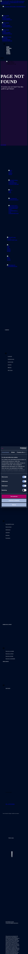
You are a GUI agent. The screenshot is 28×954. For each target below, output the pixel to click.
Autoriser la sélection (14, 500)
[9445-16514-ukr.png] (8, 260)
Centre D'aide (10, 362)
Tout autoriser (14, 496)
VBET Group (10, 370)
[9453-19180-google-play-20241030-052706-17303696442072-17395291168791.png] (7, 708)
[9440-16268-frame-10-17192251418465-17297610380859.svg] (7, 19)
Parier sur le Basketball (10, 658)
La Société (10, 356)
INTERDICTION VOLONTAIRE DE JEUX (12, 922)
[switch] (24, 481)
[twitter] (11, 853)
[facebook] (11, 852)
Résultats (7, 535)
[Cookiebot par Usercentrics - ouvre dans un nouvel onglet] (20, 448)
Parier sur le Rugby (9, 656)
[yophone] (11, 856)
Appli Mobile (8, 688)
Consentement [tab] (5, 452)
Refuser (14, 504)
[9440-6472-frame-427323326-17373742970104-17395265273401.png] (7, 40)
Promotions (8, 538)
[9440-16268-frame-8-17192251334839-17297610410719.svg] (7, 33)
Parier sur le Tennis (9, 653)
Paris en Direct (8, 527)
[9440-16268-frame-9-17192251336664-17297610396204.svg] (7, 26)
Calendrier (8, 532)
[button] (4, 44)
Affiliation (9, 367)
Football (9, 48)
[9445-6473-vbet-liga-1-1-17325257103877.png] (12, 240)
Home (7, 47)
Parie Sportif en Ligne (10, 524)
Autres (8, 53)
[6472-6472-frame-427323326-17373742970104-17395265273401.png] (13, 184)
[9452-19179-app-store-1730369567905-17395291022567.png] (7, 694)
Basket (8, 52)
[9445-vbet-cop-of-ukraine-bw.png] (9, 251)
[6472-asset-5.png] (10, 192)
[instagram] (11, 854)
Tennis (8, 51)
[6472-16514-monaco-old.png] (10, 174)
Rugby (8, 49)
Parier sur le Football (10, 651)
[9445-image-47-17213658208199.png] (12, 266)
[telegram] (11, 855)
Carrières (9, 364)
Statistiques (8, 529)
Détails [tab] (13, 452)
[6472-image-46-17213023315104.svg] (13, 199)
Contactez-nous (11, 359)
